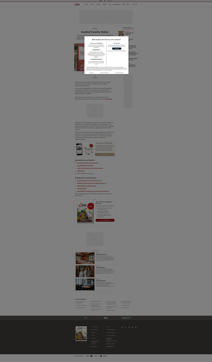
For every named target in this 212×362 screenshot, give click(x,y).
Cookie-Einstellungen (119, 72)
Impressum (91, 72)
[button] (116, 49)
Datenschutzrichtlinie (104, 72)
